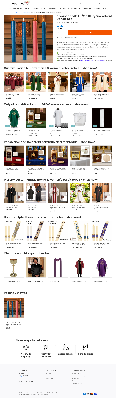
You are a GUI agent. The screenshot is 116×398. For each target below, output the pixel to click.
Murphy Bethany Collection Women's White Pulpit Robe (78, 206)
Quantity (59, 28)
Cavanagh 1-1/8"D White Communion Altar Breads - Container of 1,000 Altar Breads (13, 170)
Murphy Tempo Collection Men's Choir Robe (57, 95)
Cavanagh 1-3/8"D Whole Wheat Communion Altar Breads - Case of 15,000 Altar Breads (58, 170)
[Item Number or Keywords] (81, 3)
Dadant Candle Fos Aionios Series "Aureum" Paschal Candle (13, 244)
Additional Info (71, 38)
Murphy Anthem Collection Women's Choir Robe (12, 95)
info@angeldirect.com (25, 377)
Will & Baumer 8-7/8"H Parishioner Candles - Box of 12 (102, 131)
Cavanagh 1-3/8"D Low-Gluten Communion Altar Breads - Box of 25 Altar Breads (79, 170)
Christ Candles (100, 60)
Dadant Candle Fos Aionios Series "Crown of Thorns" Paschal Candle (58, 244)
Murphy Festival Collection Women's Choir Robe (78, 95)
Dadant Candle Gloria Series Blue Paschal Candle (35, 244)
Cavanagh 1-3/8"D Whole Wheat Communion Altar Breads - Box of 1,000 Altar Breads (35, 170)
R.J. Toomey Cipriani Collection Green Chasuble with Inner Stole (13, 131)
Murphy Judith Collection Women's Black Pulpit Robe (36, 206)
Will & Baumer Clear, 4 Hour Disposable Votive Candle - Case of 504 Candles (80, 132)
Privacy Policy (76, 381)
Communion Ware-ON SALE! (14, 281)
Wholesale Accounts (51, 376)
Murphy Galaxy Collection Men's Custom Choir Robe (101, 95)
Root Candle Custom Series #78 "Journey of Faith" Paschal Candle (79, 244)
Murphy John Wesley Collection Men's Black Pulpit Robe (13, 206)
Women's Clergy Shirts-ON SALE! (35, 282)
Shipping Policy (76, 373)
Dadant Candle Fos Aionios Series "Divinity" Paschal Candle (101, 244)
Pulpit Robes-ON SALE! (78, 281)
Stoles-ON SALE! (54, 281)
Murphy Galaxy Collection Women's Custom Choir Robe (35, 95)
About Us (48, 373)
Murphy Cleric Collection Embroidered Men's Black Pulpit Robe (101, 207)
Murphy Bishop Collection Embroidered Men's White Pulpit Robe (57, 207)
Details (59, 38)
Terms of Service (77, 383)
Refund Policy (76, 378)
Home (17, 12)
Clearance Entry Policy (78, 376)
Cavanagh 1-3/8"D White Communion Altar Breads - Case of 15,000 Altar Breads (36, 132)
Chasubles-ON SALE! (99, 281)
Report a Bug (49, 378)
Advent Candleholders (86, 60)
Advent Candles (25, 12)
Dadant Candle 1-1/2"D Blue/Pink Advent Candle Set (13, 324)
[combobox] (58, 3)
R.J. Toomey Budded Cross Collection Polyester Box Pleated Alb (57, 132)
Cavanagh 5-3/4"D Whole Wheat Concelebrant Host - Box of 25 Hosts (101, 170)
